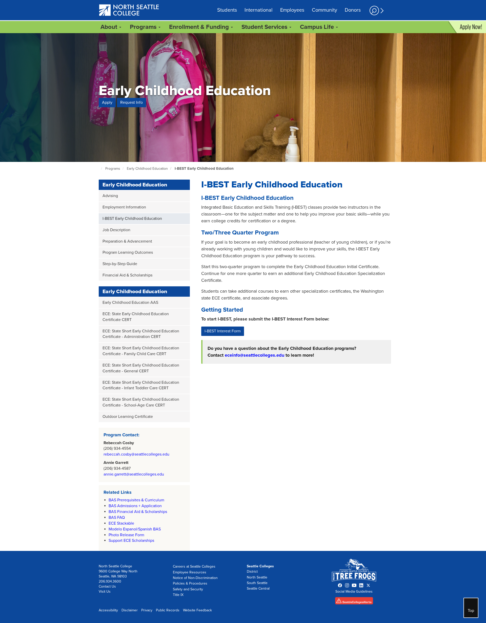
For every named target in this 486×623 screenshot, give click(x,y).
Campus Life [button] (317, 27)
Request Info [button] (131, 102)
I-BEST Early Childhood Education (204, 168)
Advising (110, 195)
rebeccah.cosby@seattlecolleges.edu (136, 454)
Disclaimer (130, 610)
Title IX (178, 595)
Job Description (116, 229)
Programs (112, 168)
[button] (375, 10)
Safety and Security (188, 589)
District (252, 571)
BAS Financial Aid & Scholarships (138, 511)
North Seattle (257, 577)
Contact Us (107, 586)
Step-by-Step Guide (120, 263)
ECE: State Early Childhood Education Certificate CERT (136, 316)
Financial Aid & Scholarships (127, 275)
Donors (353, 10)
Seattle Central (258, 588)
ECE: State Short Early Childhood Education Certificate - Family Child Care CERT (141, 351)
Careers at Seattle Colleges (194, 566)
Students (227, 10)
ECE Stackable (121, 523)
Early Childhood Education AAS (130, 302)
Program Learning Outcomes (128, 252)
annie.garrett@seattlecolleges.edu (134, 474)
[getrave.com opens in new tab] (354, 602)
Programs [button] (144, 27)
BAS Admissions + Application (135, 505)
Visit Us (105, 591)
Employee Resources (189, 572)
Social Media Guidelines (354, 591)
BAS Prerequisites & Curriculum (136, 500)
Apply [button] (107, 102)
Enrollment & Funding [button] (199, 27)
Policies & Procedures (190, 583)
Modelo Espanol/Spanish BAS (135, 529)
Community (324, 10)
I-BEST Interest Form (223, 331)
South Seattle (257, 583)
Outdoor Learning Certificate (128, 416)
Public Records (167, 610)
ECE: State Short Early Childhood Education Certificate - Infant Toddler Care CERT (141, 385)
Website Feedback (197, 610)
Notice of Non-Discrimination (195, 578)
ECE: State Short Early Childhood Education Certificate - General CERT (141, 368)
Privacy (146, 610)
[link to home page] (129, 10)
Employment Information (124, 207)
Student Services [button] (265, 27)
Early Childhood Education (147, 168)
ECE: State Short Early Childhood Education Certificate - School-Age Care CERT (141, 402)
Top (471, 610)
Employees (292, 10)
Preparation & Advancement (127, 241)
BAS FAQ (117, 517)
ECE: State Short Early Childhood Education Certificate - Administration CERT (141, 334)
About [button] (109, 27)
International (259, 10)
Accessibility (108, 610)
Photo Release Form (126, 535)
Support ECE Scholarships (131, 540)
